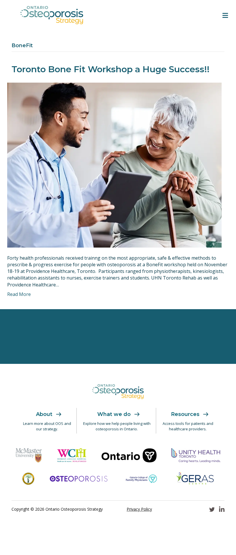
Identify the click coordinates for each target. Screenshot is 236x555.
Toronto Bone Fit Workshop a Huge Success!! (111, 69)
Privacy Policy (139, 509)
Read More (19, 294)
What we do (114, 414)
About (44, 414)
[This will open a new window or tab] (29, 455)
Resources (185, 414)
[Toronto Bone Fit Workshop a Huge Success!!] (114, 164)
